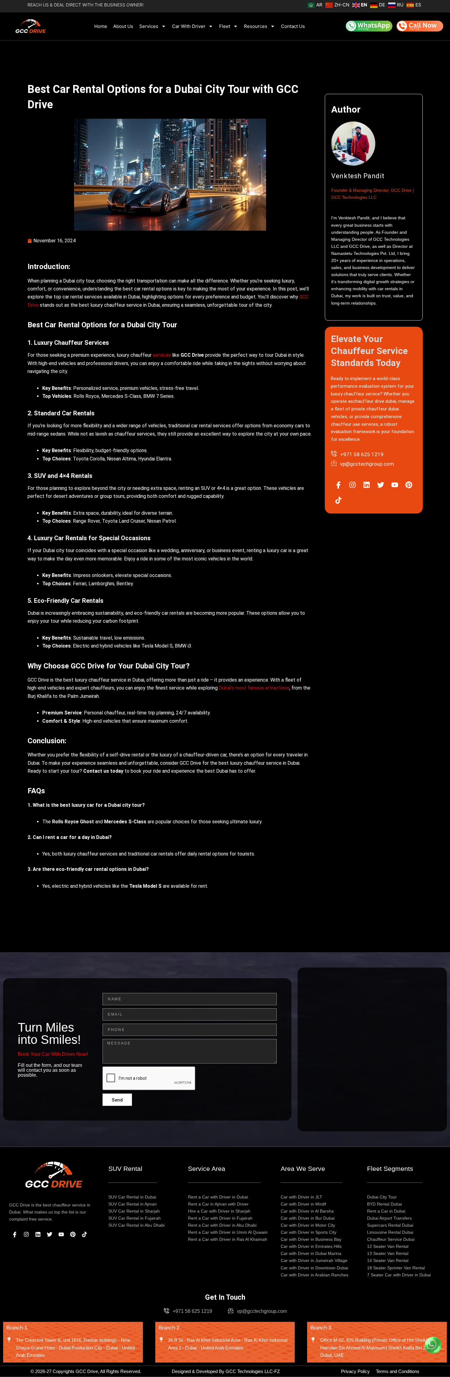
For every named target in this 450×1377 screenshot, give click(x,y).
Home (100, 26)
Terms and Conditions (397, 1371)
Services (148, 26)
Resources (255, 26)
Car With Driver (188, 26)
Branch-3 (320, 1328)
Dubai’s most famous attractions (253, 688)
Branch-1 (16, 1328)
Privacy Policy (355, 1371)
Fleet (224, 26)
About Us (123, 26)
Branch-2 (169, 1328)
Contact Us (293, 26)
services (162, 355)
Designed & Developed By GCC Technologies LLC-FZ (226, 1371)
